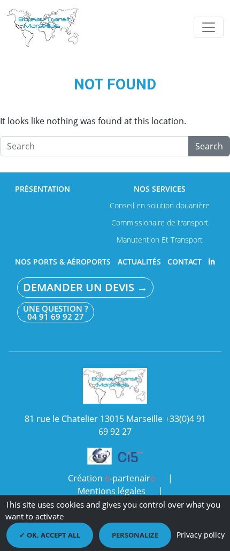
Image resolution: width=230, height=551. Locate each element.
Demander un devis (85, 287)
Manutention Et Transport (160, 240)
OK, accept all (52, 535)
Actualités (139, 262)
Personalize (135, 535)
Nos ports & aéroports (63, 262)
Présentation (42, 189)
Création (111, 478)
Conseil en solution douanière (160, 205)
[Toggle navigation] (209, 27)
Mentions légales (111, 491)
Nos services (160, 189)
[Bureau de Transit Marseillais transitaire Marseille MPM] (44, 27)
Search (209, 146)
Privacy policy (201, 535)
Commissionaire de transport (160, 222)
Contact (184, 262)
